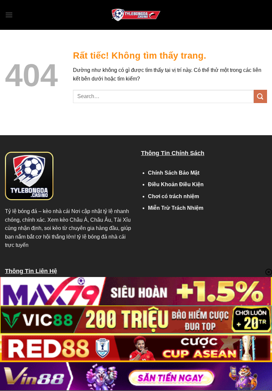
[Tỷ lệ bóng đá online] (136, 15)
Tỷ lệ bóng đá (21, 211)
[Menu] (9, 15)
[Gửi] (260, 96)
